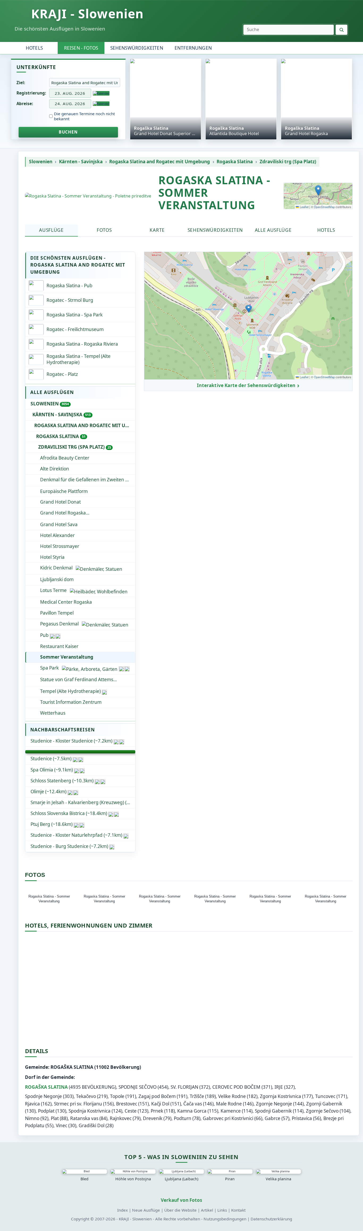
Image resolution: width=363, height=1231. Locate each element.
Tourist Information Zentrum (71, 702)
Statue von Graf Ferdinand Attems (76, 679)
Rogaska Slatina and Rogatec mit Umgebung (159, 162)
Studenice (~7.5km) (51, 759)
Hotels (34, 48)
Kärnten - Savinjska (81, 162)
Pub (44, 635)
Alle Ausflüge (273, 230)
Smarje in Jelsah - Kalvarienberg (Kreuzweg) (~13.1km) (83, 802)
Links (222, 1210)
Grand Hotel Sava (59, 524)
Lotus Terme (53, 590)
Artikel (207, 1210)
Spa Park (49, 668)
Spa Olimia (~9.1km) (52, 770)
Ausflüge (51, 230)
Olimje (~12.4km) (48, 791)
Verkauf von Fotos (181, 1200)
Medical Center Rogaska (66, 602)
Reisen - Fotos (81, 48)
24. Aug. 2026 (70, 103)
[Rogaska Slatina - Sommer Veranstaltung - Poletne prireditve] (88, 196)
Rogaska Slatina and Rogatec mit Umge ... (84, 425)
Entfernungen (193, 48)
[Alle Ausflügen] (80, 751)
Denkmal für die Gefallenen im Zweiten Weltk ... (87, 480)
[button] (318, 190)
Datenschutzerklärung (271, 1218)
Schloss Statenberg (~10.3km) (62, 781)
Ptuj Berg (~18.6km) (52, 824)
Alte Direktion (54, 469)
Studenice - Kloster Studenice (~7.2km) (71, 741)
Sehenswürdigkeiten (136, 48)
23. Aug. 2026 (70, 93)
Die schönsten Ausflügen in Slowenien (60, 28)
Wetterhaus (52, 713)
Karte (157, 230)
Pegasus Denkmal (59, 624)
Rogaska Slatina (235, 162)
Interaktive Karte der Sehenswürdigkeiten (246, 385)
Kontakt (238, 1210)
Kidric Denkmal (56, 568)
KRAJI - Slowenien (87, 13)
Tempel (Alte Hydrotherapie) (70, 691)
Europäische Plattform (64, 491)
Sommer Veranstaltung (66, 657)
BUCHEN (68, 132)
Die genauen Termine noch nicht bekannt (84, 116)
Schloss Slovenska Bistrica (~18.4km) (69, 813)
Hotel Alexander (57, 535)
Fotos (104, 230)
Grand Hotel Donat (60, 502)
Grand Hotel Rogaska (86, 513)
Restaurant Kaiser (59, 646)
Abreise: (24, 103)
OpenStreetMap (324, 207)
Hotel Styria (52, 557)
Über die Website (180, 1210)
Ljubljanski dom (57, 579)
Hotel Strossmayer (59, 546)
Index (122, 1210)
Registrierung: (31, 93)
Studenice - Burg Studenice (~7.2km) (69, 846)
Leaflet (304, 207)
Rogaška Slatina (46, 1087)
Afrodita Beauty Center (64, 458)
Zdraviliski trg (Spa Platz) (288, 162)
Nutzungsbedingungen (225, 1218)
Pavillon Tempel (57, 613)
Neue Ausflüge (146, 1210)
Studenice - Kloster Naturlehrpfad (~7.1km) (76, 835)
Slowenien (40, 162)
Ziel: (20, 82)
